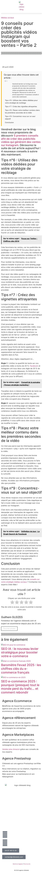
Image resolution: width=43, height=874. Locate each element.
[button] (21, 13)
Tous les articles (9, 629)
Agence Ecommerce (17, 701)
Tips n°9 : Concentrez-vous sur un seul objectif (20, 117)
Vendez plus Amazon (11, 749)
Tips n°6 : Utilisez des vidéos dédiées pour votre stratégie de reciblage (21, 101)
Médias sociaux (7, 18)
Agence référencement (19, 718)
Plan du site (27, 864)
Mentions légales (17, 864)
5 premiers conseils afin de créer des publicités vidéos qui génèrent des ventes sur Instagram (21, 140)
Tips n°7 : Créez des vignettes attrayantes (21, 106)
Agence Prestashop (16, 758)
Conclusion (9, 122)
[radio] (12, 602)
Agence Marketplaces (18, 734)
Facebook (34, 366)
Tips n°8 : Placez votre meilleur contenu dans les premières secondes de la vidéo (22, 111)
